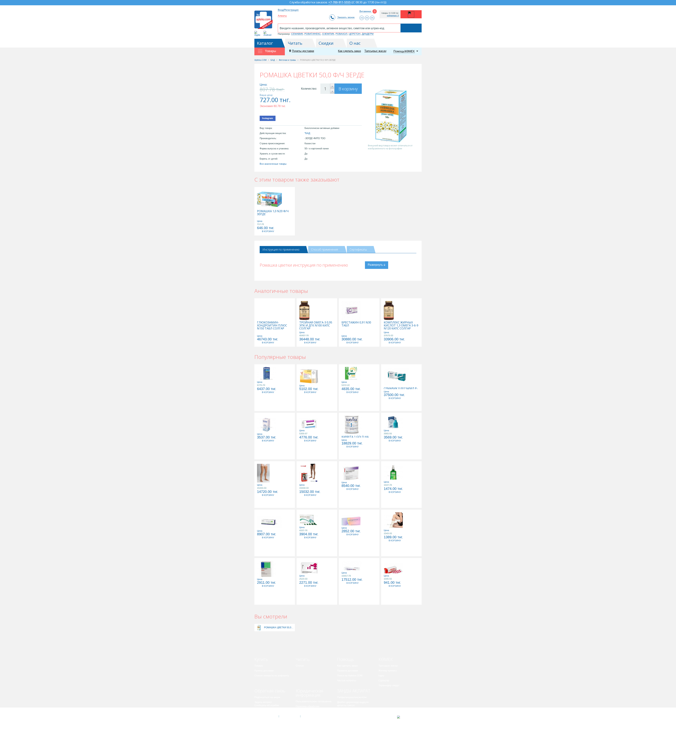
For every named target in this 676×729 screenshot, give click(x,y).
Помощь (345, 659)
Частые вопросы (346, 680)
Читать (295, 43)
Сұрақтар (383, 680)
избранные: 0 (393, 16)
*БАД (307, 133)
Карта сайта (311, 716)
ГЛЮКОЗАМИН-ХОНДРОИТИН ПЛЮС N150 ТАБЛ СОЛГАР (272, 325)
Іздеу (381, 675)
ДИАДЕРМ (368, 33)
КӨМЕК (385, 659)
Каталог (265, 43)
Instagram (267, 118)
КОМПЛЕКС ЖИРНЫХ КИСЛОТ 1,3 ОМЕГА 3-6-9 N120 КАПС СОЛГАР (401, 325)
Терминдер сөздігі (388, 685)
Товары (258, 665)
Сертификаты (358, 249)
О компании (289, 716)
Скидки (326, 43)
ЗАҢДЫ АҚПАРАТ (353, 691)
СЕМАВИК (297, 33)
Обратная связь (269, 691)
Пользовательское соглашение (313, 701)
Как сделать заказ (349, 50)
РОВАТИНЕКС (312, 33)
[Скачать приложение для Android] (268, 33)
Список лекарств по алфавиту (271, 675)
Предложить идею (264, 710)
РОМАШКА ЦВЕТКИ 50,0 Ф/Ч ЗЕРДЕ (279, 627)
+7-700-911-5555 (339, 2)
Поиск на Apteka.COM (349, 675)
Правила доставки (347, 670)
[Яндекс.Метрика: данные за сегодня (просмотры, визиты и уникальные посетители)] (407, 717)
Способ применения (324, 249)
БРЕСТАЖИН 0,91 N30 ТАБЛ (356, 324)
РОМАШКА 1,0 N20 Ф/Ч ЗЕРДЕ (273, 213)
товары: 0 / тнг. (390, 13)
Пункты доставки (303, 50)
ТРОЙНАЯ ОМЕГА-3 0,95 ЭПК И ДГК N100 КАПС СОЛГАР (315, 325)
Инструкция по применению (280, 249)
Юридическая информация (309, 693)
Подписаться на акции (267, 697)
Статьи (300, 665)
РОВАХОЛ (341, 33)
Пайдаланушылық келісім (352, 697)
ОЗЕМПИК (328, 33)
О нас (355, 43)
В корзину (348, 89)
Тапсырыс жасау (375, 50)
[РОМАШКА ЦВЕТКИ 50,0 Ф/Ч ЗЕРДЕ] (259, 627)
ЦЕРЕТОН (354, 33)
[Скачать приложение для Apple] (258, 33)
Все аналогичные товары (273, 164)
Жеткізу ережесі (387, 670)
